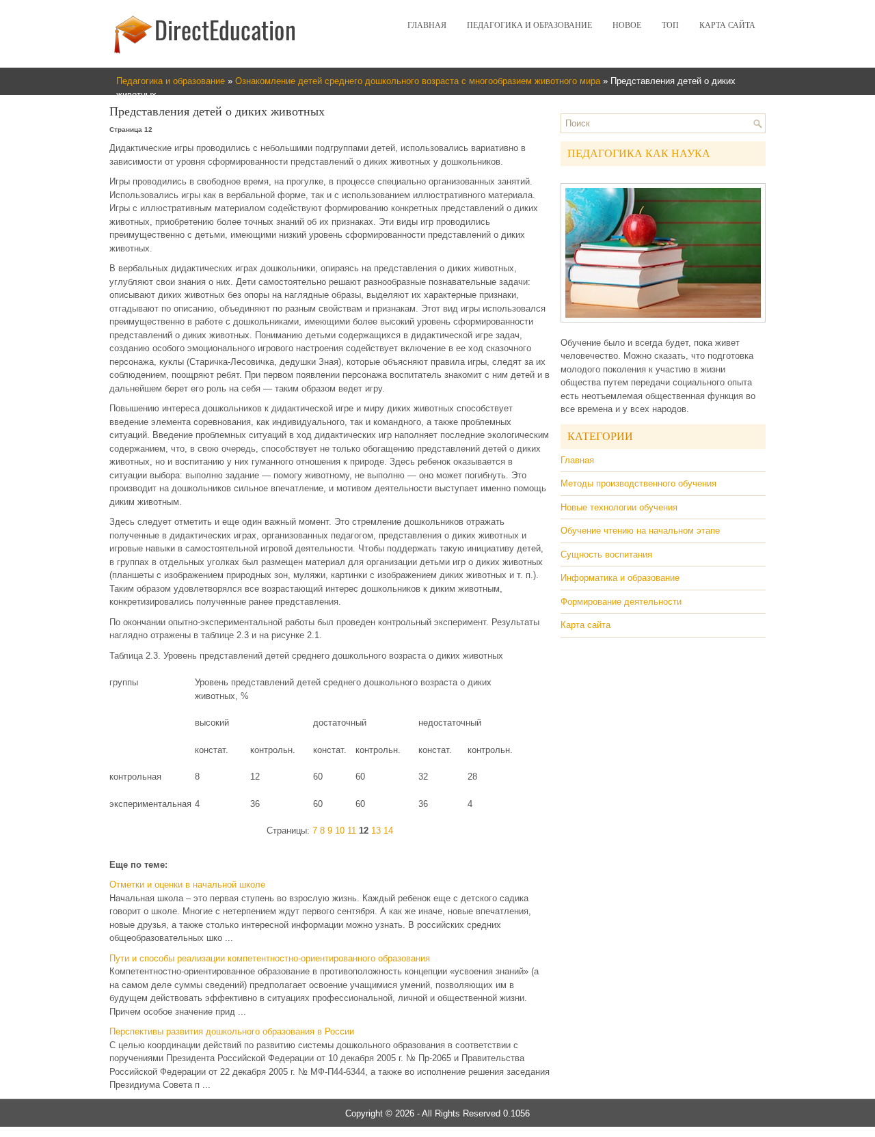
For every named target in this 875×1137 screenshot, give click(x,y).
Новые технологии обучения (619, 507)
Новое (626, 25)
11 (351, 830)
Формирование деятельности (621, 602)
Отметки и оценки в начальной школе (187, 884)
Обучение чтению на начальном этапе (640, 530)
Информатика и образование (620, 578)
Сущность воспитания (606, 554)
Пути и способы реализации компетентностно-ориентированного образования (269, 958)
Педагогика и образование (529, 25)
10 (340, 830)
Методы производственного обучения (638, 483)
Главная (426, 25)
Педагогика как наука (638, 153)
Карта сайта (727, 25)
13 (376, 830)
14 (388, 830)
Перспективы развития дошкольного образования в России (231, 1031)
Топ (670, 25)
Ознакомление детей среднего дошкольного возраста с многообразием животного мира (417, 81)
